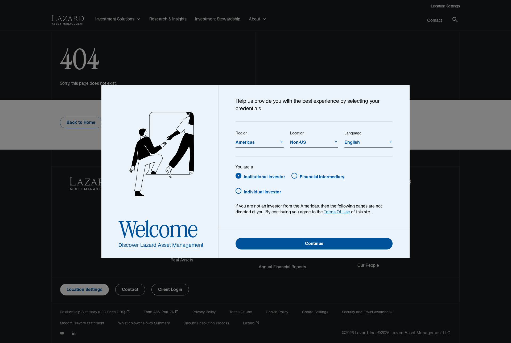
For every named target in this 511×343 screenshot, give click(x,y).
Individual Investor (262, 192)
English (352, 142)
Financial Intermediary (322, 176)
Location (297, 132)
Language (352, 132)
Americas (245, 142)
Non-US (298, 142)
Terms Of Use (337, 212)
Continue (314, 244)
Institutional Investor (264, 176)
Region (242, 132)
